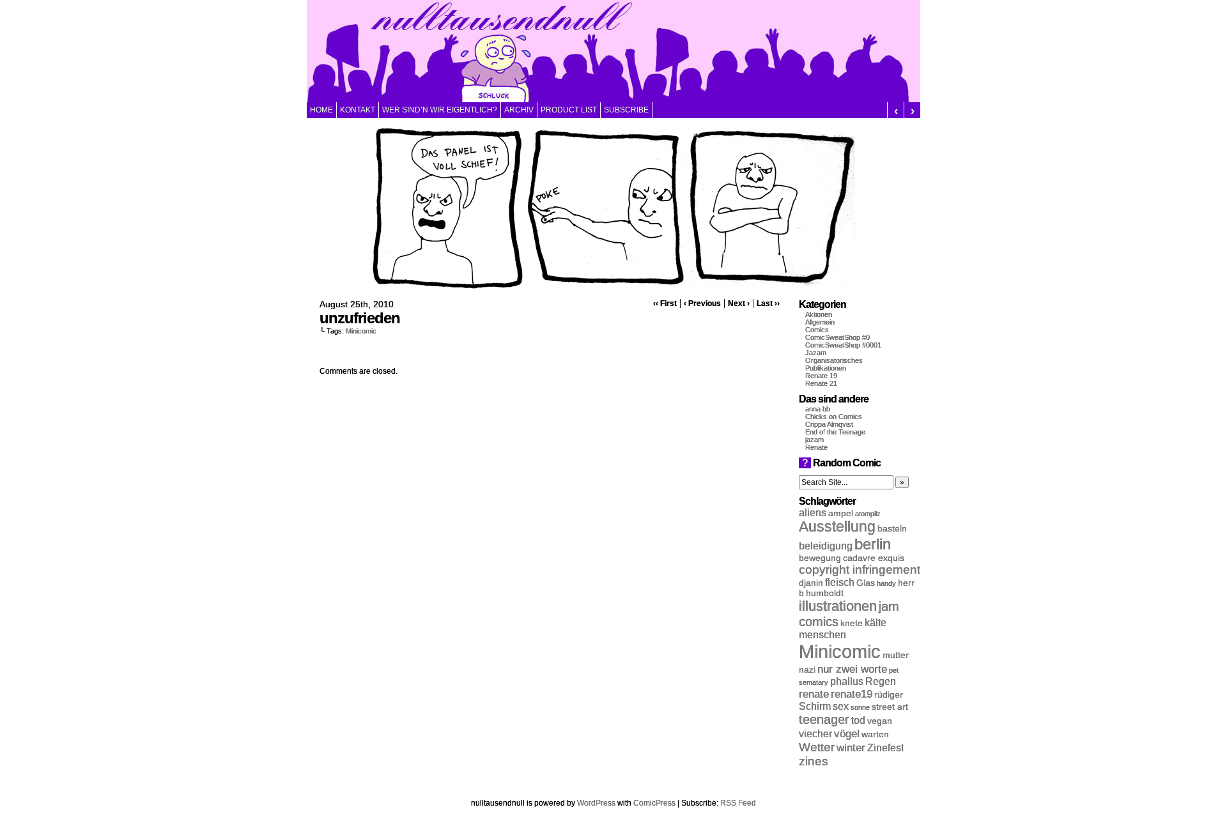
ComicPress (654, 803)
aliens (812, 512)
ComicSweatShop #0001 (843, 345)
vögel (847, 733)
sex (841, 706)
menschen (822, 634)
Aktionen (818, 314)
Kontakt (357, 109)
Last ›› (768, 303)
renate (814, 693)
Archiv (519, 109)
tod (858, 720)
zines (813, 761)
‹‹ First (665, 303)
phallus (846, 681)
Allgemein (820, 322)
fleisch (839, 582)
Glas (865, 583)
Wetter (817, 747)
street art (890, 707)
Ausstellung (837, 527)
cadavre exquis (873, 558)
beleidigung (826, 545)
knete (851, 623)
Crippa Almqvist (829, 424)
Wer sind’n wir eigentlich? (439, 109)
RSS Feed (738, 803)
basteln (892, 528)
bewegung (820, 558)
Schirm (815, 706)
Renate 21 (821, 383)
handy (886, 583)
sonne (860, 707)
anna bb (817, 409)
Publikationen (825, 368)
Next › (739, 303)
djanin (811, 583)
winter (851, 747)
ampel (840, 513)
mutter (896, 655)
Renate (816, 447)
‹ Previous (702, 303)
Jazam (815, 352)
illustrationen (838, 606)
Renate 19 (821, 375)
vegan (879, 721)
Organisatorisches (834, 360)
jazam (814, 439)
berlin (872, 544)
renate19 (851, 693)
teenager (824, 719)
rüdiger (888, 695)
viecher (815, 733)
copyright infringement (859, 569)
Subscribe (626, 109)
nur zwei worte (852, 669)
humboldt (825, 593)
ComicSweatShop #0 (837, 337)
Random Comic (841, 462)
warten (875, 734)
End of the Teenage (835, 432)
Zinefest (885, 747)
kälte (875, 622)
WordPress (596, 803)
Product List (569, 109)
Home (321, 109)
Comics (817, 330)
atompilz (868, 514)
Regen (880, 681)
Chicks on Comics (833, 416)
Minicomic (361, 331)
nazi (807, 670)
